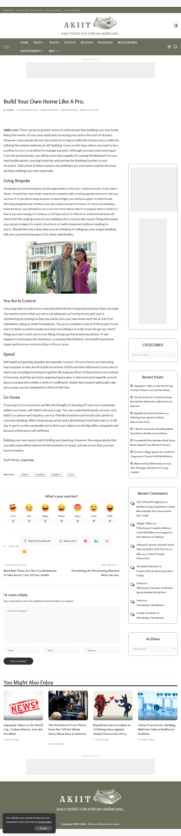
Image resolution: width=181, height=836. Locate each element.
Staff (10, 110)
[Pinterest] (85, 541)
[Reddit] (106, 541)
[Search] (175, 46)
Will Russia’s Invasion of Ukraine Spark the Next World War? (154, 590)
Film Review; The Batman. (150, 605)
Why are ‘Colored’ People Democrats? (150, 556)
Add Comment (50, 110)
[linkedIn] (96, 541)
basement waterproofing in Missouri (39, 344)
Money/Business (69, 110)
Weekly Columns (89, 110)
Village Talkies (144, 523)
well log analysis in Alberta (66, 214)
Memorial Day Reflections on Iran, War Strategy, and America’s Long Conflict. (150, 468)
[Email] (24, 551)
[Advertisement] (90, 70)
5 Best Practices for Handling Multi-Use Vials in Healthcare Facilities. (157, 729)
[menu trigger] (9, 46)
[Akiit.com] (90, 26)
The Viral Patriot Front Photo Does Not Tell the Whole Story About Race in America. (151, 402)
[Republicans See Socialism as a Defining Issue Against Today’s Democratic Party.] (113, 705)
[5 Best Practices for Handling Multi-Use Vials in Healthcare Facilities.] (158, 705)
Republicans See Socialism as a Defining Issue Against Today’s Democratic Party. (149, 417)
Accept (43, 828)
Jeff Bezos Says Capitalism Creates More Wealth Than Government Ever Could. (155, 511)
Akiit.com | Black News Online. (104, 824)
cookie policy (45, 821)
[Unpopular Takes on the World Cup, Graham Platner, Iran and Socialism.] (23, 705)
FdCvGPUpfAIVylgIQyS (150, 502)
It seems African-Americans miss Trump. (154, 573)
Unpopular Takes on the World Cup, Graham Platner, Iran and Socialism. (23, 729)
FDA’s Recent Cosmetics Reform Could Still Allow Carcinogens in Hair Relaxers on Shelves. (154, 532)
